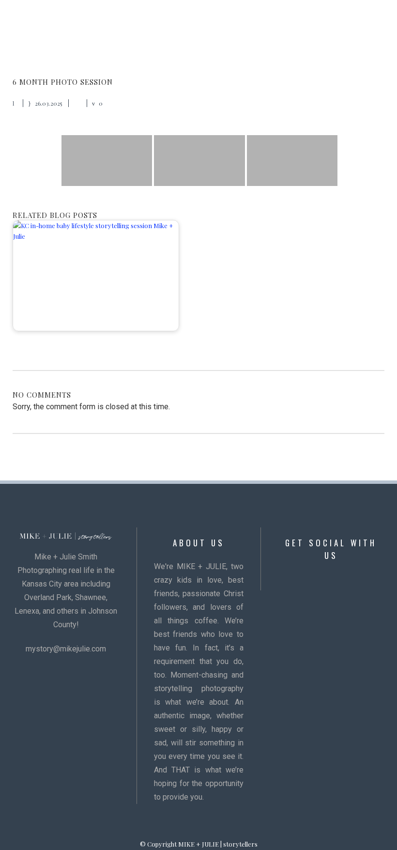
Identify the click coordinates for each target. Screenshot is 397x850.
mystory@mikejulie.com (66, 648)
